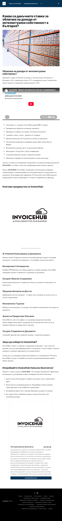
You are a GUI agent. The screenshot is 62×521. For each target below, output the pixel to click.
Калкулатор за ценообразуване (26, 504)
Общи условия (28, 496)
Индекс (20, 496)
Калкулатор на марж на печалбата (29, 500)
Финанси (52, 496)
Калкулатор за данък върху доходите (46, 504)
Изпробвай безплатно (31, 3)
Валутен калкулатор (28, 502)
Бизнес (45, 496)
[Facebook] (37, 493)
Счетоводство (38, 496)
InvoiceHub (5, 501)
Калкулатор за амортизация (47, 500)
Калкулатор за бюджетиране (36, 506)
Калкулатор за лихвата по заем (43, 502)
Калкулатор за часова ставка (31, 498)
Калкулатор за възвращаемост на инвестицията (34, 508)
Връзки (50, 508)
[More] (41, 3)
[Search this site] (58, 3)
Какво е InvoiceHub (15, 3)
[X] (34, 493)
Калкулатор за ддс (45, 498)
